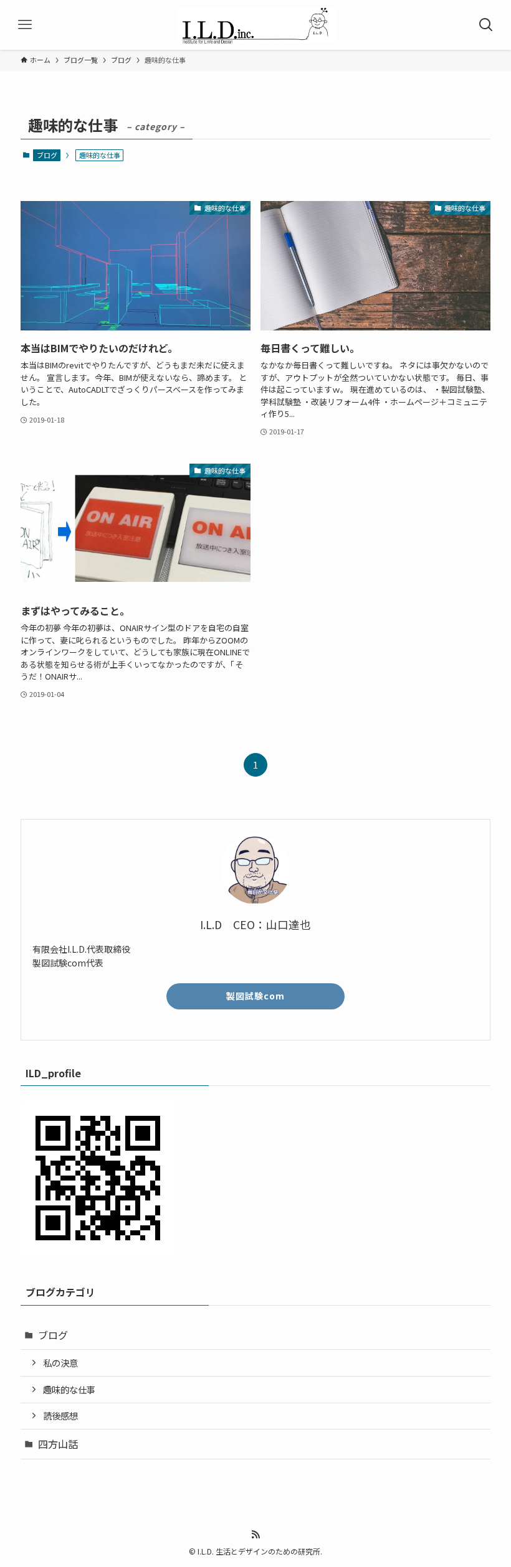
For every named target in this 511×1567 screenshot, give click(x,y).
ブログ (47, 155)
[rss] (255, 1534)
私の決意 (60, 1362)
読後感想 (60, 1415)
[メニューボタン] (25, 25)
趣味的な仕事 (69, 1389)
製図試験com (255, 995)
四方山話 (58, 1443)
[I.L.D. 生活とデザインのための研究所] (255, 25)
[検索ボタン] (486, 25)
